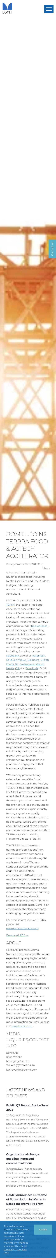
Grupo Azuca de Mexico (29, 664)
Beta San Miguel (16, 659)
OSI (17, 668)
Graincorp (34, 659)
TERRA (10, 604)
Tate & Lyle (32, 668)
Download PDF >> (17, 935)
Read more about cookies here (15, 1249)
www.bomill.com (22, 1026)
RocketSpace (39, 625)
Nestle (10, 668)
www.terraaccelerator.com (22, 928)
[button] (49, 9)
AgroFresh (38, 655)
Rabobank (12, 655)
